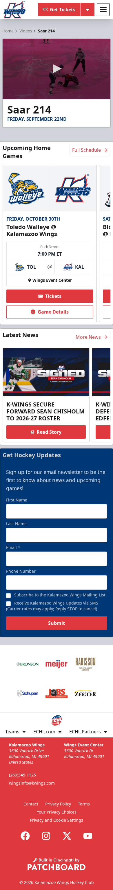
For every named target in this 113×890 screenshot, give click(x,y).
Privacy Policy (58, 804)
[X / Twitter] (67, 836)
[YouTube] (88, 836)
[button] (56, 68)
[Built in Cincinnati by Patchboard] (56, 864)
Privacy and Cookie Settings (56, 820)
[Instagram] (46, 836)
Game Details (53, 312)
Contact (30, 804)
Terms (84, 804)
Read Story (49, 432)
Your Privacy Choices (56, 812)
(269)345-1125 (22, 775)
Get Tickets (62, 9)
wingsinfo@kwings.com (32, 783)
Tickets (53, 296)
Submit (56, 623)
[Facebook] (25, 836)
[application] (56, 69)
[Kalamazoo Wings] (14, 9)
